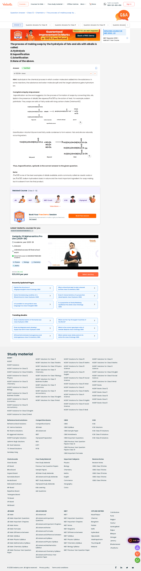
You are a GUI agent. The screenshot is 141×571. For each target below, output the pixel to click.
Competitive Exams (43, 424)
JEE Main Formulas (14, 529)
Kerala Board (12, 480)
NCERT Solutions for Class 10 (74, 359)
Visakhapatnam (97, 539)
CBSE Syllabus (69, 427)
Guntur (113, 523)
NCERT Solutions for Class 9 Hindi (76, 410)
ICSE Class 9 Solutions (100, 434)
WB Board (10, 505)
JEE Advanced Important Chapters (48, 524)
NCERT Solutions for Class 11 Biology (48, 376)
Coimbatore (114, 512)
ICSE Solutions (97, 427)
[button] (18, 200)
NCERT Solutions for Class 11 (46, 359)
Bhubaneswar (115, 544)
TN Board (10, 498)
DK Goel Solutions (13, 445)
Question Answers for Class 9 (123, 25)
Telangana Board (13, 495)
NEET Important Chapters (73, 522)
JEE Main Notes (12, 525)
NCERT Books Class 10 (100, 396)
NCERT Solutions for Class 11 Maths (48, 363)
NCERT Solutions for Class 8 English (105, 372)
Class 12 (30, 13)
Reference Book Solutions (16, 424)
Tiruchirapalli (96, 543)
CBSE (66, 424)
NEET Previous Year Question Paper (77, 550)
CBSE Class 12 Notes (99, 466)
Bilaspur (113, 534)
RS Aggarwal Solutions (15, 434)
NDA (37, 442)
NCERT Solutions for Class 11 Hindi (48, 400)
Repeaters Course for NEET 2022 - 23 (113, 32)
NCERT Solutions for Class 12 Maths (20, 372)
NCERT (9, 361)
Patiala (93, 525)
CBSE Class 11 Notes (99, 470)
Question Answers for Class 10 (94, 25)
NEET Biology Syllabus (71, 547)
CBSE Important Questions (74, 438)
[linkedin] (121, 568)
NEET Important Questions (73, 518)
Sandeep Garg (12, 452)
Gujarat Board (12, 473)
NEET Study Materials (43, 480)
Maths (66, 473)
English (66, 477)
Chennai (94, 518)
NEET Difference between (73, 532)
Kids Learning (40, 487)
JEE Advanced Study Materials (47, 477)
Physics (66, 463)
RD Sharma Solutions (15, 431)
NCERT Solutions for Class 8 (102, 359)
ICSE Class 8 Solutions (100, 438)
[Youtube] (133, 568)
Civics (66, 487)
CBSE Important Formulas (73, 453)
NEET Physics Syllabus (72, 539)
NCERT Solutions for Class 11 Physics (49, 366)
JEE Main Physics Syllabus (16, 539)
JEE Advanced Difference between (48, 535)
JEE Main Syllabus (13, 536)
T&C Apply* (33, 219)
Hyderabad (95, 532)
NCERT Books (97, 385)
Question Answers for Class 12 (36, 25)
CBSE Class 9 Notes (99, 477)
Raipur (112, 530)
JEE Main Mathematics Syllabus (18, 543)
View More (54, 206)
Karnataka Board (13, 477)
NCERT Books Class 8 (99, 403)
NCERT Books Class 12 (100, 389)
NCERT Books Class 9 (99, 399)
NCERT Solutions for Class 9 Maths (76, 391)
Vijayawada (95, 536)
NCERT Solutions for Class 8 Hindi (104, 381)
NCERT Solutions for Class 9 (74, 387)
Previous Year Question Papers (47, 466)
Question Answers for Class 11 (65, 25)
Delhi (93, 529)
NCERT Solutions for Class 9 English (76, 400)
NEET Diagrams (69, 529)
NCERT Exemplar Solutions (16, 438)
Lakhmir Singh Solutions (16, 442)
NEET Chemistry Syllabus (73, 543)
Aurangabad (114, 527)
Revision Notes (97, 463)
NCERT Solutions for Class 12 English (20, 411)
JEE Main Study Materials (45, 473)
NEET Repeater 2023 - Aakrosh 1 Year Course (111, 39)
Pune (112, 516)
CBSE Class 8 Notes (99, 480)
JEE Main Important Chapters (18, 522)
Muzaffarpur (95, 515)
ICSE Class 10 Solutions (100, 431)
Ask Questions (41, 491)
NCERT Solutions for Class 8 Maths (104, 363)
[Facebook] (115, 567)
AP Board (10, 466)
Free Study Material (43, 463)
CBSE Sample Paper (71, 431)
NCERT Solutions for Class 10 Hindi (76, 384)
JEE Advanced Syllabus (44, 538)
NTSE (37, 449)
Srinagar (113, 537)
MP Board (10, 487)
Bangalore (95, 522)
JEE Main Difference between (18, 532)
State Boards (12, 463)
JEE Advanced (41, 431)
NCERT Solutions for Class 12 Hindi (19, 414)
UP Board (10, 502)
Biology (66, 466)
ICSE (93, 424)
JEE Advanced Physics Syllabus (47, 542)
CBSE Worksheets (70, 434)
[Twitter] (127, 568)
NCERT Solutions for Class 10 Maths (76, 363)
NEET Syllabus (69, 536)
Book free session (82, 216)
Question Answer (17, 13)
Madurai (94, 547)
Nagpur (113, 519)
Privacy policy (44, 568)
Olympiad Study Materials (45, 484)
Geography (68, 484)
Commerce (68, 480)
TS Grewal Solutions (14, 449)
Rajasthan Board (13, 491)
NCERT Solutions (13, 365)
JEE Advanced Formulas (44, 531)
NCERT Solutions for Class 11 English (48, 397)
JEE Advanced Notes (43, 528)
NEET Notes (68, 525)
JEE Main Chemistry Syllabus (17, 547)
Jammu (113, 541)
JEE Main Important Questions (18, 518)
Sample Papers (41, 470)
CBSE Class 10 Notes (99, 473)
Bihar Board (11, 470)
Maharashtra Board (14, 484)
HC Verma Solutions (14, 427)
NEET (37, 434)
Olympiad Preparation (44, 438)
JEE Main (39, 427)
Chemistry (40, 13)
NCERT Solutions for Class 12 (17, 368)
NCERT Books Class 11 (99, 392)
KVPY (37, 445)
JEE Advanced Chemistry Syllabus (48, 551)
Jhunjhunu (114, 548)
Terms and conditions (60, 568)
